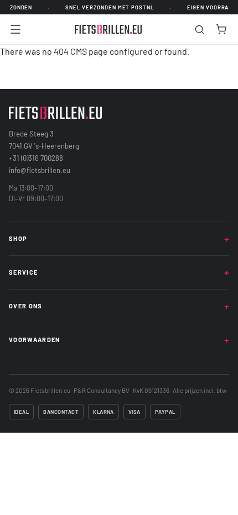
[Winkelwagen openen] (221, 29)
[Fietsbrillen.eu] (108, 29)
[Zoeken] (199, 29)
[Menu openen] (15, 29)
